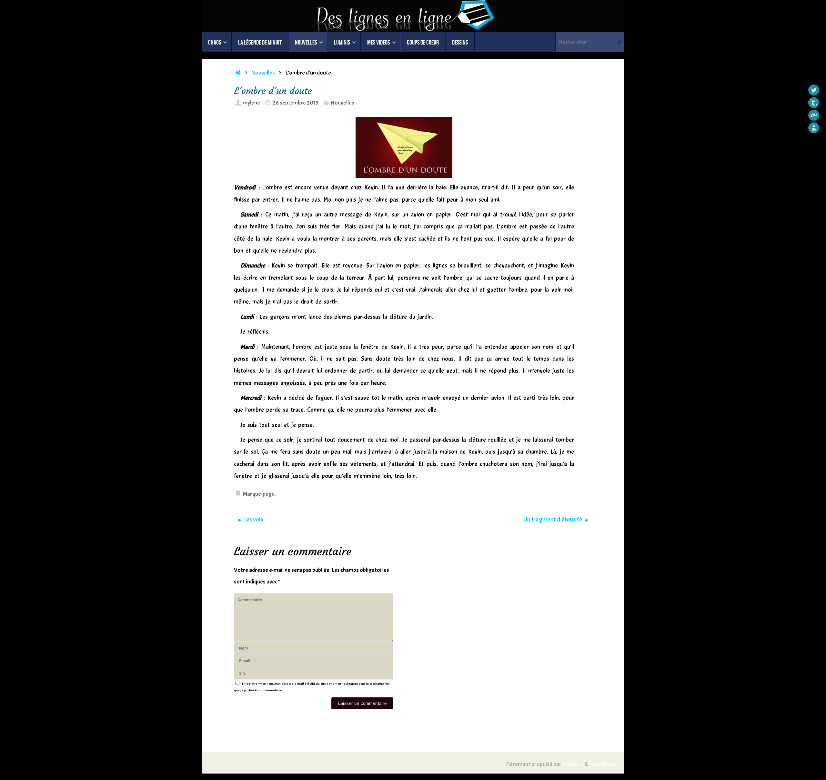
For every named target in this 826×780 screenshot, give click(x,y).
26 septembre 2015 (295, 102)
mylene (251, 102)
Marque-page (259, 494)
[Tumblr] (813, 102)
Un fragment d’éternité (553, 519)
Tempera (572, 764)
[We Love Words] (813, 127)
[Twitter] (813, 90)
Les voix (253, 519)
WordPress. (603, 764)
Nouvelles (263, 72)
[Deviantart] (813, 115)
